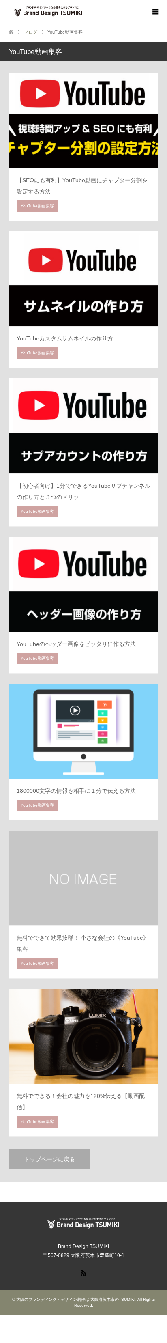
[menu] (155, 12)
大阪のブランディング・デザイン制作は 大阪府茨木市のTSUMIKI (75, 1299)
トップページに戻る (49, 1159)
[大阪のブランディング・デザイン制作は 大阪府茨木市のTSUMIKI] (88, 11)
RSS (83, 1272)
